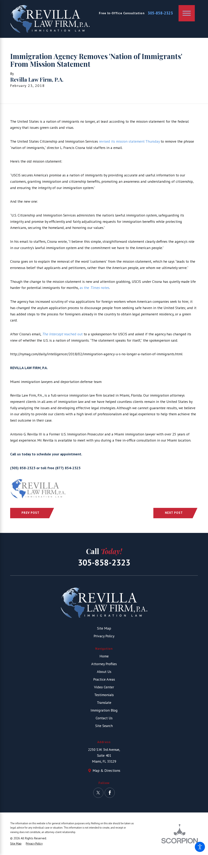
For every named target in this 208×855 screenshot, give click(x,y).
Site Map (104, 628)
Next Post (174, 513)
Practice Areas (104, 679)
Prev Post (30, 513)
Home (104, 656)
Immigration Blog (104, 710)
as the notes (94, 287)
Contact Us (104, 718)
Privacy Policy (104, 636)
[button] (200, 847)
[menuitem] (104, 656)
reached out (63, 334)
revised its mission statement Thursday (129, 141)
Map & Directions (106, 770)
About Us (104, 671)
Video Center (104, 687)
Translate (104, 702)
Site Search (104, 725)
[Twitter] (98, 793)
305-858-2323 (160, 13)
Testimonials (104, 694)
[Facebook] (110, 793)
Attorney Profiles (104, 663)
